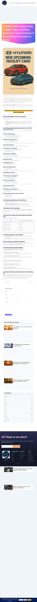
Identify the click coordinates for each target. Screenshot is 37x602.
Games (33, 3)
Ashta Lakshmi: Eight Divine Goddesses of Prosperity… (21, 340)
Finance (29, 3)
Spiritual (26, 3)
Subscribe (16, 446)
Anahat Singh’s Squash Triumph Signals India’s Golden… (22, 378)
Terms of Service (30, 457)
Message (6, 301)
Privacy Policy (30, 455)
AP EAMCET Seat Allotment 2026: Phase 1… (21, 334)
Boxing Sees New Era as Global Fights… (22, 365)
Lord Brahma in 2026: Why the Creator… (22, 327)
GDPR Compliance (31, 460)
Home (13, 453)
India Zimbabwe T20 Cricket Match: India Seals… (21, 384)
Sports (13, 3)
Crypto (13, 458)
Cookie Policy (30, 458)
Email (6, 294)
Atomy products (22, 455)
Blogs (21, 458)
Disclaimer (30, 453)
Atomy (22, 3)
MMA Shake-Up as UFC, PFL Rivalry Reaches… (22, 353)
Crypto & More (17, 3)
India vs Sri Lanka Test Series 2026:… (22, 372)
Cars (5, 95)
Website (6, 297)
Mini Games (22, 457)
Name (6, 290)
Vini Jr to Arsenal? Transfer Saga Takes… (23, 359)
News (10, 3)
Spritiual (21, 453)
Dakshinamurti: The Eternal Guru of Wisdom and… (21, 346)
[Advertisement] (18, 13)
